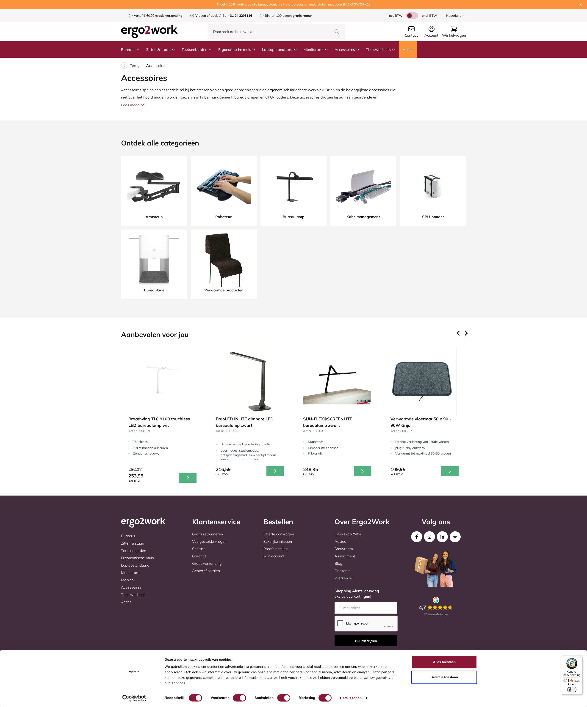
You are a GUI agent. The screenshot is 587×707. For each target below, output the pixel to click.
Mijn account (273, 556)
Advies (340, 541)
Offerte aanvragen (278, 534)
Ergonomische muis (234, 49)
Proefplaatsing (275, 548)
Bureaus (128, 49)
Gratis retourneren (207, 534)
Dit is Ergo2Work (349, 534)
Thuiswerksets (378, 49)
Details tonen (350, 698)
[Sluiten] (580, 4)
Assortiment (345, 556)
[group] (162, 417)
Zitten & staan (158, 49)
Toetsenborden (194, 49)
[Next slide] (466, 333)
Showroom (344, 548)
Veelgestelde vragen (209, 541)
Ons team (343, 570)
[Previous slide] (458, 333)
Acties (408, 49)
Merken (127, 580)
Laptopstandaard (277, 49)
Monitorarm (314, 49)
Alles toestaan (444, 662)
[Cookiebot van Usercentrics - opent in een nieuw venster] (134, 698)
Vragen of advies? (208, 16)
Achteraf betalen (206, 570)
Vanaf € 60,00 (144, 16)
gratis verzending (169, 16)
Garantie (199, 556)
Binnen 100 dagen (288, 16)
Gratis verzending (207, 563)
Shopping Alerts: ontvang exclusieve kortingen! (357, 594)
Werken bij (343, 578)
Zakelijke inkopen (277, 541)
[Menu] (579, 658)
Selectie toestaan (444, 677)
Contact (198, 548)
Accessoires (345, 49)
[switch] (239, 698)
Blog (338, 563)
